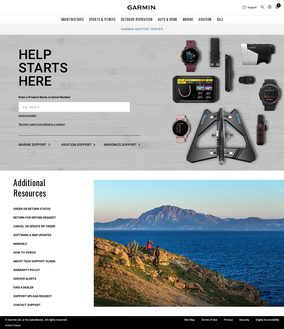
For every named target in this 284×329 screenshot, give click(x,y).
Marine (188, 19)
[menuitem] (249, 7)
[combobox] (74, 107)
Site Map (189, 319)
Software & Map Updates (32, 235)
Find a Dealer (23, 287)
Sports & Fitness (102, 19)
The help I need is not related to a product (42, 124)
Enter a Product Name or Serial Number (44, 97)
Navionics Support (120, 145)
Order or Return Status (32, 208)
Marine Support (33, 145)
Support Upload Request (32, 296)
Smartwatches (72, 19)
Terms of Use (209, 319)
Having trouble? (27, 115)
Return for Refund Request (34, 217)
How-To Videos (24, 252)
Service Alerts (24, 278)
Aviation (205, 19)
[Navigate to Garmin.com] (142, 7)
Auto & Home (167, 19)
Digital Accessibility (267, 319)
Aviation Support (76, 145)
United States (13, 325)
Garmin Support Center (142, 29)
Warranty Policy (26, 270)
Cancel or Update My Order (34, 226)
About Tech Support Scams (34, 261)
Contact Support (27, 305)
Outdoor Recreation (137, 19)
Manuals (20, 243)
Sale (220, 19)
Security (244, 319)
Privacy (228, 319)
